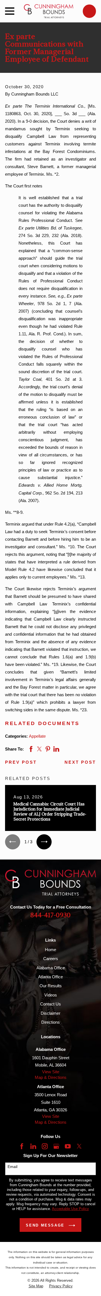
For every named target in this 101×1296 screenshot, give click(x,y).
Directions (50, 1022)
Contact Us (50, 1004)
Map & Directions (50, 1077)
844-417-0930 (50, 915)
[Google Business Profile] (56, 1146)
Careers (50, 958)
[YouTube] (68, 1146)
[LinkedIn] (33, 1146)
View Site (50, 1071)
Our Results (51, 985)
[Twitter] (79, 1146)
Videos (50, 995)
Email (12, 1166)
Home (50, 949)
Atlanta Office (50, 976)
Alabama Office (50, 967)
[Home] (48, 11)
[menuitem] (36, 1286)
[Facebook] (22, 1146)
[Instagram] (45, 1146)
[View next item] (44, 841)
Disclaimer (50, 1013)
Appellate (37, 736)
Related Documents (42, 723)
